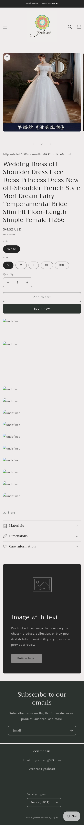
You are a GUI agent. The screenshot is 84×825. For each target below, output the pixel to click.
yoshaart (37, 818)
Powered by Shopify (49, 818)
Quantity (8, 274)
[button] (5, 26)
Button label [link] (26, 658)
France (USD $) (40, 802)
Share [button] (11, 512)
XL (47, 265)
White (11, 249)
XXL (62, 265)
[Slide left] (33, 143)
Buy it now (42, 308)
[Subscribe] (71, 730)
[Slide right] (50, 143)
